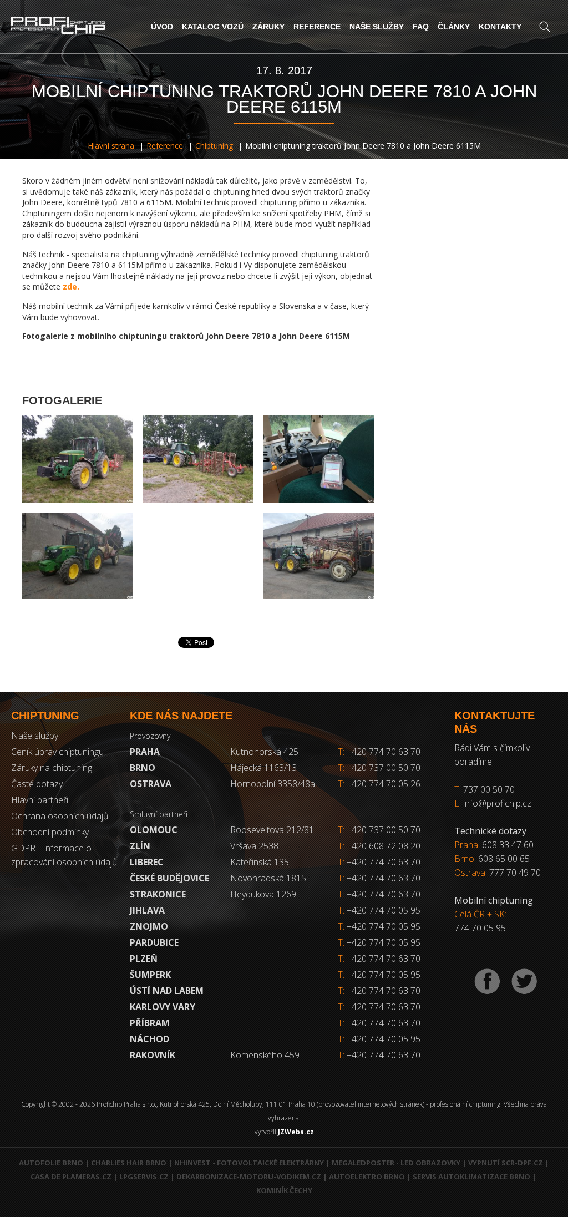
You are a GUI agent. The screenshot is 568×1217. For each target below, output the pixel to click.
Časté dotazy (37, 784)
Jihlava (147, 910)
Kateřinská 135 (259, 862)
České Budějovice (169, 878)
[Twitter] (524, 981)
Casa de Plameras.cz (71, 1176)
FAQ (421, 26)
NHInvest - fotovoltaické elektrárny (249, 1163)
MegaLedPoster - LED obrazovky (396, 1163)
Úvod (162, 26)
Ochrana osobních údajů (59, 816)
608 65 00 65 (504, 859)
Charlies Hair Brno (128, 1163)
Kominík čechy (284, 1190)
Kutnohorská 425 (264, 752)
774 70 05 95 (480, 928)
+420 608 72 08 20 (383, 846)
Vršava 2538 (254, 846)
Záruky (268, 26)
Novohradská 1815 (268, 878)
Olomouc (154, 830)
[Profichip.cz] (58, 26)
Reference (317, 26)
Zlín (140, 846)
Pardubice (154, 942)
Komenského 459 (265, 1055)
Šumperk (150, 974)
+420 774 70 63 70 (379, 752)
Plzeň (144, 958)
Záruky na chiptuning (51, 768)
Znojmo (149, 926)
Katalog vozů (213, 26)
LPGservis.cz (144, 1176)
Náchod (149, 1039)
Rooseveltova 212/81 (272, 830)
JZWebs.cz (296, 1132)
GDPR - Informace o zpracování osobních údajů (64, 855)
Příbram (150, 1023)
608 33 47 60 (508, 845)
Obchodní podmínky (50, 832)
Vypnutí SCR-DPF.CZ (505, 1163)
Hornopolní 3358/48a (272, 784)
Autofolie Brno (51, 1163)
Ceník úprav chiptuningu (57, 752)
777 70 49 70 (515, 872)
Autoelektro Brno (367, 1176)
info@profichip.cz (497, 803)
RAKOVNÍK (152, 1055)
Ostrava (150, 784)
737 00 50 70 (489, 789)
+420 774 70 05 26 (379, 784)
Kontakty (500, 26)
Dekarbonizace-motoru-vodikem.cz (248, 1176)
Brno (142, 768)
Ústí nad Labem (167, 991)
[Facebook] (487, 981)
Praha (145, 752)
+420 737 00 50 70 (379, 768)
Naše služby (376, 26)
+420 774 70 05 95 (383, 910)
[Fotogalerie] (77, 459)
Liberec (147, 862)
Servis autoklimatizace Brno (471, 1176)
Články (454, 26)
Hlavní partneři (39, 800)
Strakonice (158, 894)
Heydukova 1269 (263, 894)
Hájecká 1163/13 (263, 768)
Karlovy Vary (162, 1007)
